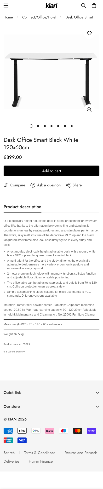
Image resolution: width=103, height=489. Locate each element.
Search (9, 452)
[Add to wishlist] (89, 33)
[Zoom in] (89, 109)
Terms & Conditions (39, 452)
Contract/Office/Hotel (39, 17)
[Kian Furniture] (51, 5)
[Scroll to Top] (94, 463)
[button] (93, 5)
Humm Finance (41, 461)
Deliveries (11, 461)
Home (8, 17)
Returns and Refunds (81, 452)
